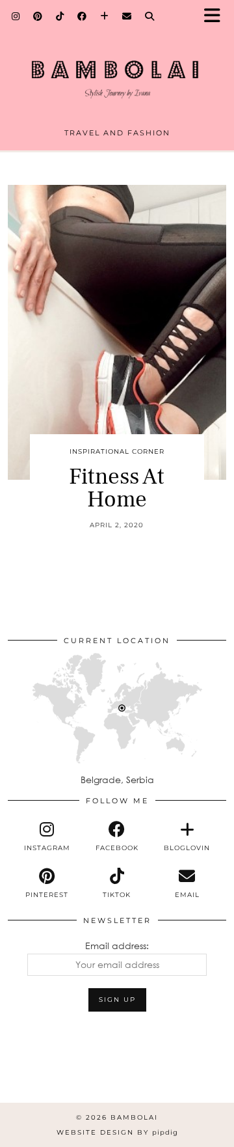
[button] (216, 16)
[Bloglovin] (104, 16)
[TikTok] (60, 16)
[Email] (127, 16)
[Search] (150, 16)
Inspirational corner (117, 451)
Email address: (117, 945)
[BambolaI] (117, 69)
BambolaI (134, 1117)
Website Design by (117, 1132)
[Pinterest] (38, 16)
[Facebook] (82, 16)
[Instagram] (16, 16)
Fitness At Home (116, 488)
